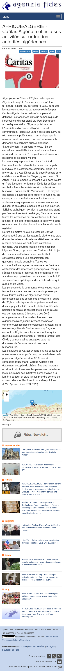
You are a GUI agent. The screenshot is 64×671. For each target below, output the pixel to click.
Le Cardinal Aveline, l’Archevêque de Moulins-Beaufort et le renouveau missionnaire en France (41, 527)
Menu (5, 16)
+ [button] (7, 394)
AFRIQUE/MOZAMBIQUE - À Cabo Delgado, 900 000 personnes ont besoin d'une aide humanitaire (40, 596)
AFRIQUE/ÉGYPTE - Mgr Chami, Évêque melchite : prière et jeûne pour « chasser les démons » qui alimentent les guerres (40, 577)
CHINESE (15, 650)
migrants (44, 51)
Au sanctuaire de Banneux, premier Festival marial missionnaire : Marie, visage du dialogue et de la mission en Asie (42, 562)
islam (52, 51)
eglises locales (25, 51)
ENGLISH (32, 646)
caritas (35, 51)
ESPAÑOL (41, 646)
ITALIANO (23, 646)
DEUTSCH (6, 650)
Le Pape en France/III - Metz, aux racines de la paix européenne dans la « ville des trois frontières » (41, 452)
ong (58, 51)
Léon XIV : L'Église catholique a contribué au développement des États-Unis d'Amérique (40, 541)
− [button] (7, 399)
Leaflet (5, 415)
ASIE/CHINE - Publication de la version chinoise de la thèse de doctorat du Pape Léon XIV (41, 467)
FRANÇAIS (50, 646)
